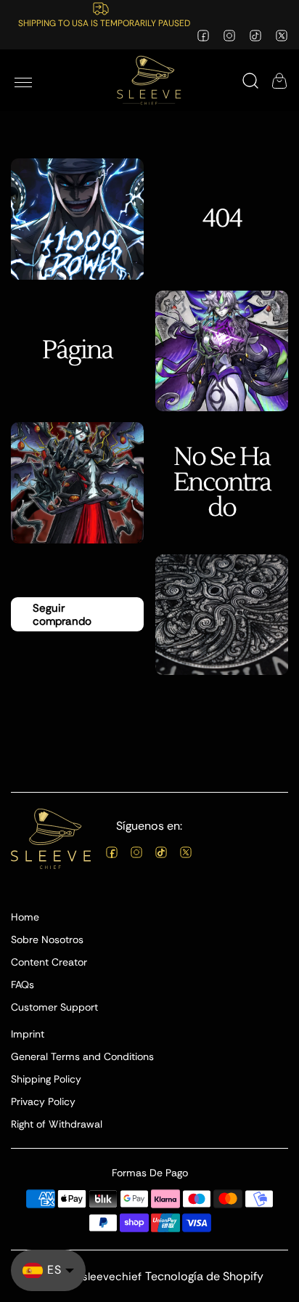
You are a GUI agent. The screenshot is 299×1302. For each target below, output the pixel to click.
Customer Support (54, 1007)
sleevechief (112, 1276)
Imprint (27, 1033)
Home (25, 916)
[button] (23, 80)
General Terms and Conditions (82, 1056)
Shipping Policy (46, 1078)
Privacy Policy (43, 1101)
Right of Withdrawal (56, 1124)
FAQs (22, 984)
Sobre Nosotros (47, 939)
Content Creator (49, 962)
